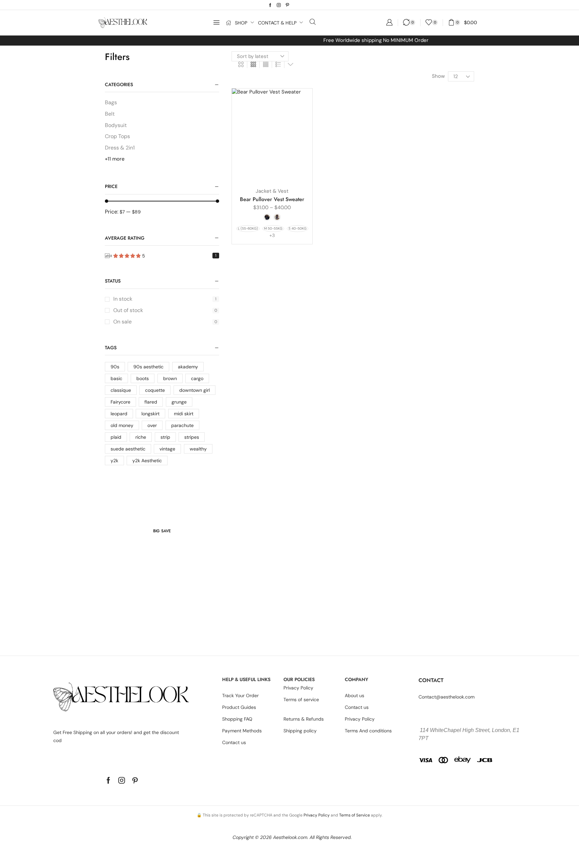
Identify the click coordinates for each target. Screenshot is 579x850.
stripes (191, 437)
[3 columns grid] (253, 65)
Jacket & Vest (272, 191)
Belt (110, 113)
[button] (216, 22)
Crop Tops (117, 136)
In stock (165, 298)
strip (165, 437)
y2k (114, 461)
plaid (116, 437)
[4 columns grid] (265, 65)
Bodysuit (116, 125)
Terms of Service (354, 815)
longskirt (150, 414)
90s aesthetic (148, 367)
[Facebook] (270, 5)
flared (150, 402)
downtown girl (194, 390)
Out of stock (165, 310)
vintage (167, 449)
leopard (119, 414)
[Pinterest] (287, 5)
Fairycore (120, 402)
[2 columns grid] (241, 65)
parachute (182, 425)
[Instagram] (279, 5)
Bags (111, 102)
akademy (188, 367)
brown (170, 378)
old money (122, 425)
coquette (155, 390)
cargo (197, 378)
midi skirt (183, 414)
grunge (179, 402)
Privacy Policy (317, 815)
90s (115, 367)
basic (116, 378)
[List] (278, 65)
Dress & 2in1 (120, 147)
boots (142, 378)
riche (140, 437)
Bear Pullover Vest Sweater (272, 199)
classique (121, 390)
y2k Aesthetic (147, 461)
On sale (165, 321)
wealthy (198, 449)
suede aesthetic (128, 449)
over (152, 425)
